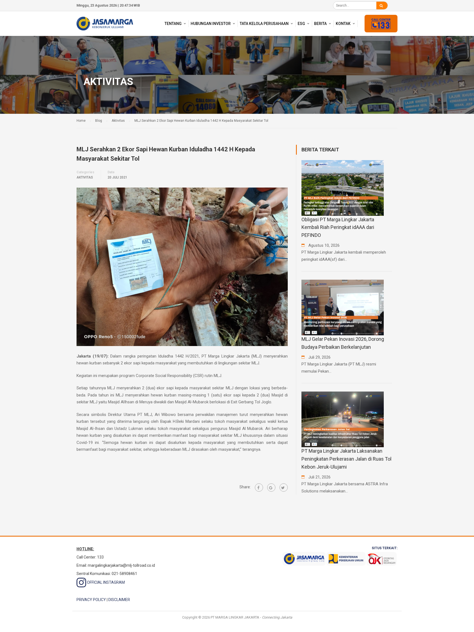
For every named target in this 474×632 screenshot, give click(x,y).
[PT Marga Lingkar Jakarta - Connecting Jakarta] (105, 23)
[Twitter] (284, 487)
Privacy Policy (91, 599)
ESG (301, 23)
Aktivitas (85, 177)
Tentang (173, 23)
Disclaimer (119, 599)
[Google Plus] (271, 487)
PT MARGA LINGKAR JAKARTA (235, 617)
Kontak (343, 23)
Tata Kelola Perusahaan (264, 23)
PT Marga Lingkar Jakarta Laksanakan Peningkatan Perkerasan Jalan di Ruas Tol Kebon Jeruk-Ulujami (346, 459)
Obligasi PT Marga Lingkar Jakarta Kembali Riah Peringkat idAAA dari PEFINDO (337, 227)
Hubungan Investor (211, 23)
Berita (320, 23)
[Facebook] (259, 487)
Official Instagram (105, 582)
